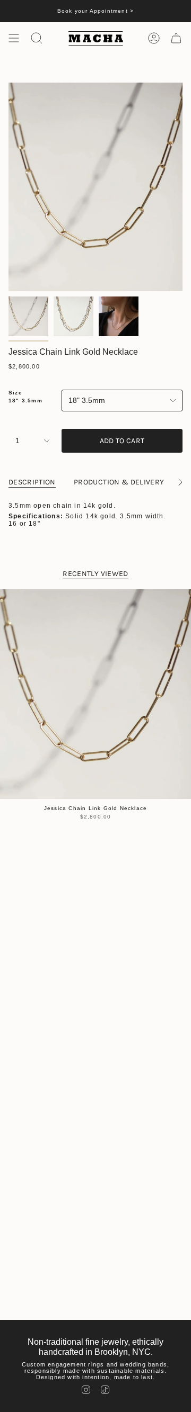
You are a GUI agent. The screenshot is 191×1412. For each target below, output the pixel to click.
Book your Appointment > (95, 11)
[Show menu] (13, 38)
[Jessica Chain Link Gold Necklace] (95, 694)
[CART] (176, 38)
